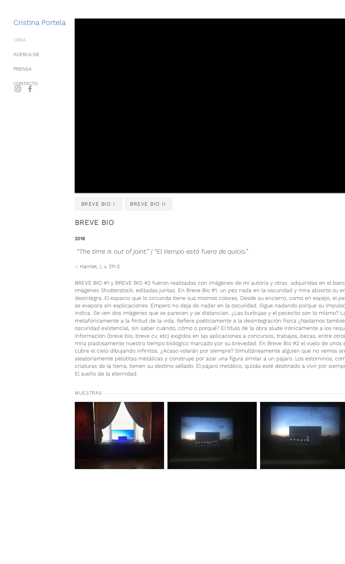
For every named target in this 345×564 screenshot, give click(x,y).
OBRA (19, 40)
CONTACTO (25, 83)
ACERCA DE (26, 54)
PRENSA (22, 69)
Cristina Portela (39, 22)
